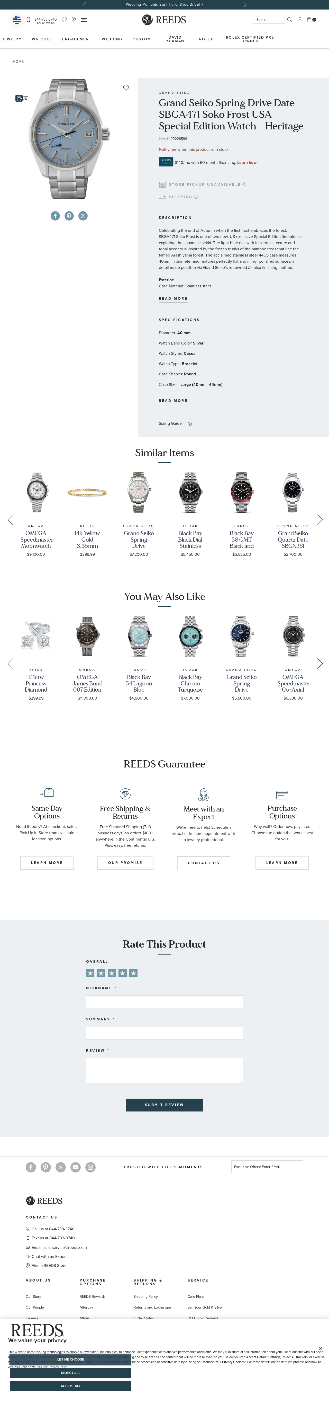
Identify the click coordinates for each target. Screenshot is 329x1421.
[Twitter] (61, 1167)
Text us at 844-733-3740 (53, 1238)
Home (18, 61)
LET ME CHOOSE (70, 1359)
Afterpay (86, 1307)
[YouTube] (75, 1167)
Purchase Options (93, 1282)
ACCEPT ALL (71, 1385)
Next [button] (244, 4)
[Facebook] (31, 1167)
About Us (38, 1280)
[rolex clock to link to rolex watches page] (309, 39)
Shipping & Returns (148, 1282)
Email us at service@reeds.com (59, 1248)
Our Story (33, 1296)
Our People (35, 1307)
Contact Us (41, 1217)
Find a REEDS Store (49, 1265)
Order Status (144, 1318)
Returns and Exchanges (153, 1307)
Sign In (300, 19)
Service (198, 1280)
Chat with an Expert (49, 1257)
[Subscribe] (297, 1167)
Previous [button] (84, 4)
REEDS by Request (203, 1318)
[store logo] (164, 19)
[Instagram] (90, 1167)
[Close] (320, 1348)
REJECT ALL (70, 1372)
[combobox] (269, 20)
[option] (164, 5)
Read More (173, 298)
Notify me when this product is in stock (194, 149)
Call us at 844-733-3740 (53, 1229)
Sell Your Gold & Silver (205, 1307)
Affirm (84, 1318)
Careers (32, 1318)
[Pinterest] (46, 1167)
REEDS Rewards (93, 1296)
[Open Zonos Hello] (17, 20)
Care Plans (196, 1296)
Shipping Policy (146, 1296)
